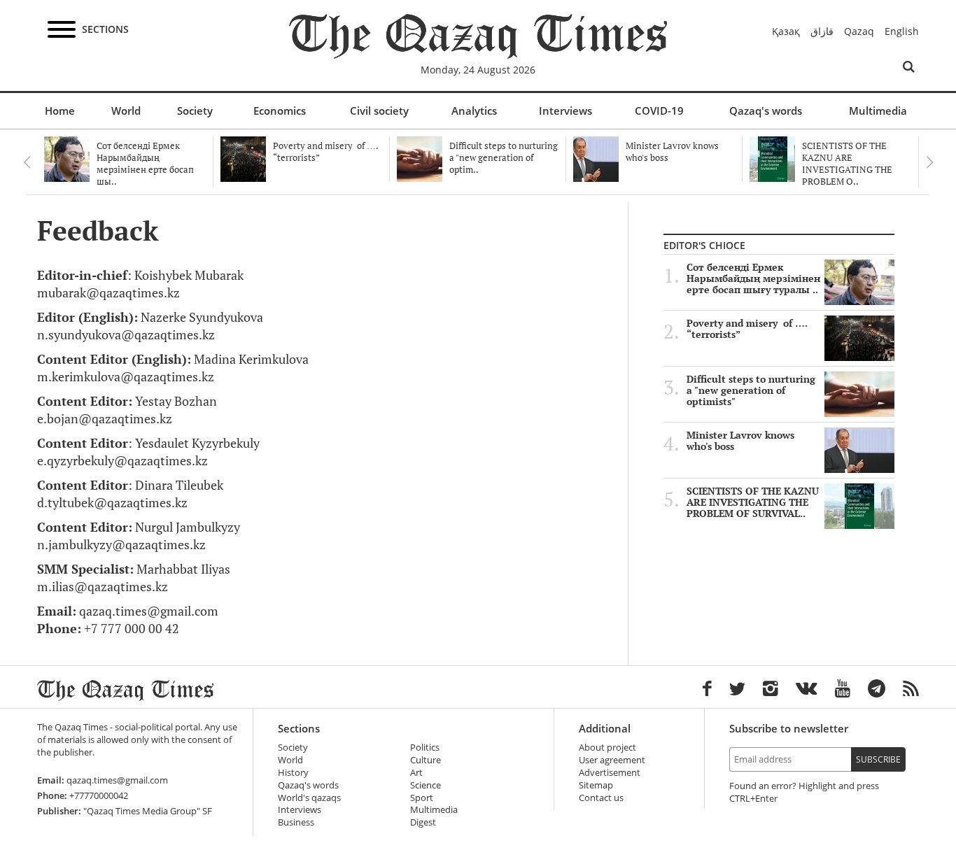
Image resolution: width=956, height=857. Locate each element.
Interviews (565, 111)
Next (929, 162)
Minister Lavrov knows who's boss (740, 441)
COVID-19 (659, 111)
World (126, 111)
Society (195, 111)
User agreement (612, 760)
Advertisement (609, 773)
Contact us (601, 798)
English (902, 31)
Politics (425, 747)
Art (416, 773)
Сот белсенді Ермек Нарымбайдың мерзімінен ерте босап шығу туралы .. (753, 278)
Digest (423, 822)
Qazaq (859, 31)
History (293, 773)
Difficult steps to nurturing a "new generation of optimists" (751, 390)
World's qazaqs (309, 798)
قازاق (822, 31)
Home (60, 111)
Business (296, 822)
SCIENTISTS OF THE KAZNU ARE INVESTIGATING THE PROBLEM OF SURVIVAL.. (753, 502)
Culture (425, 760)
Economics (279, 111)
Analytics (474, 111)
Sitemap (596, 785)
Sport (421, 798)
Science (425, 785)
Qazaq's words (765, 111)
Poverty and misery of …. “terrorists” (747, 329)
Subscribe (878, 759)
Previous (27, 162)
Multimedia (878, 111)
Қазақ (786, 31)
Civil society (379, 111)
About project (607, 747)
